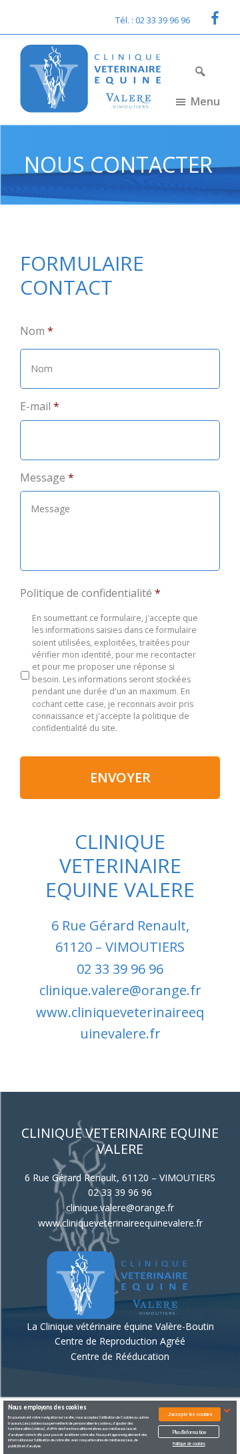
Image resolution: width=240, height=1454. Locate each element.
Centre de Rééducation (120, 1356)
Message (47, 478)
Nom (36, 331)
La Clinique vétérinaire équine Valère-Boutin (120, 1326)
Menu (205, 101)
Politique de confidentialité (90, 593)
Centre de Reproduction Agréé (120, 1341)
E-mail (39, 407)
